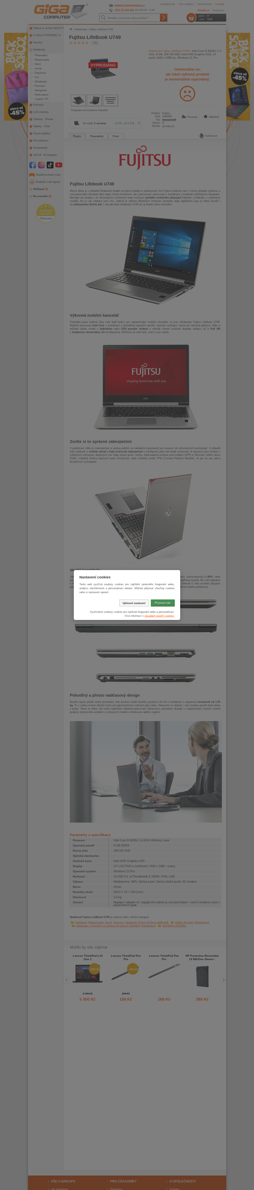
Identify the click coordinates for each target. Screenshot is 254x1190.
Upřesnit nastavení (134, 603)
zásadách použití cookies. (159, 615)
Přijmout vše (162, 602)
